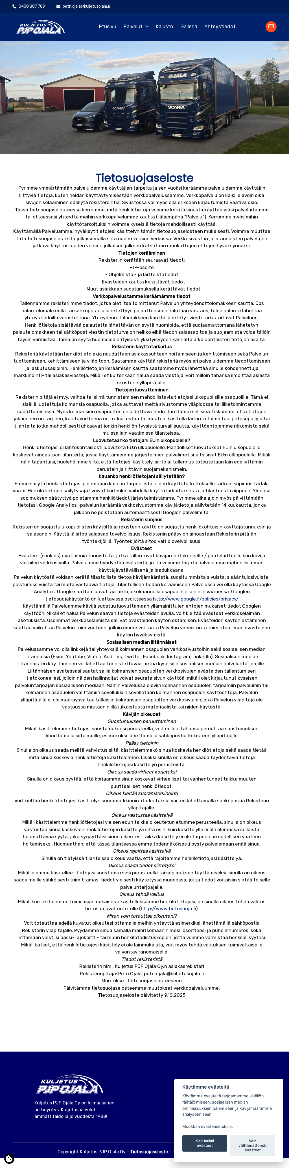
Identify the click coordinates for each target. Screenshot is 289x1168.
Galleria (188, 26)
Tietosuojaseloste (149, 1151)
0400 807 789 (32, 6)
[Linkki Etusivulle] (40, 26)
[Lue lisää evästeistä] (9, 1160)
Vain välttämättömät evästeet (252, 1145)
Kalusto (164, 26)
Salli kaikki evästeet (205, 1143)
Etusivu (107, 26)
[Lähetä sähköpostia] (271, 26)
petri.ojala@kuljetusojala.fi (86, 6)
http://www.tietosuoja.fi (168, 908)
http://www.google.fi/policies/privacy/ (195, 599)
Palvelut (133, 26)
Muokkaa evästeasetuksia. (207, 1126)
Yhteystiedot (220, 26)
